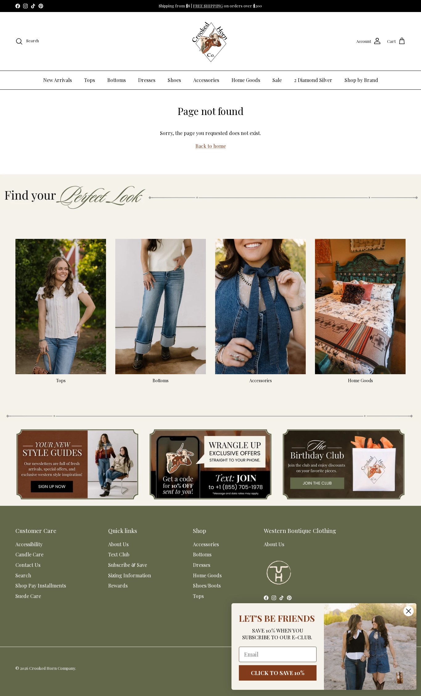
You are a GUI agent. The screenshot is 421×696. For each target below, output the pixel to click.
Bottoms (116, 80)
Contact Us (27, 565)
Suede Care (28, 596)
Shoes (174, 80)
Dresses (146, 80)
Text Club (118, 554)
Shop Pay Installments (40, 585)
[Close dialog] (407, 611)
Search (23, 575)
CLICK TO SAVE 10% (276, 673)
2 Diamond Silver (313, 80)
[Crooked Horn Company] (210, 41)
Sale (277, 80)
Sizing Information (129, 575)
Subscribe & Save (127, 565)
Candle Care (29, 554)
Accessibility (29, 544)
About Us (118, 544)
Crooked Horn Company (52, 668)
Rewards (118, 585)
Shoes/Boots (207, 585)
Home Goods (245, 80)
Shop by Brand (361, 80)
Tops (89, 80)
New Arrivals (57, 80)
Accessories (206, 80)
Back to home (210, 146)
